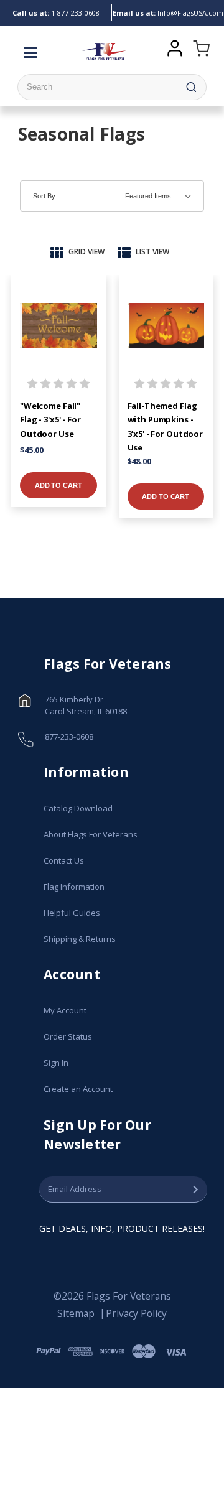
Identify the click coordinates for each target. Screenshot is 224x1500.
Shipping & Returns (80, 938)
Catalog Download (78, 808)
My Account (65, 1010)
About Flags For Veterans (91, 834)
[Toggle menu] (33, 52)
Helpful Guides (72, 912)
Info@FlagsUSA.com (168, 12)
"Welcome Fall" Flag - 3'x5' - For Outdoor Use (50, 419)
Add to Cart (58, 485)
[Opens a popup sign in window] (174, 46)
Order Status (68, 1036)
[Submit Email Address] (195, 1189)
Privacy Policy (136, 1313)
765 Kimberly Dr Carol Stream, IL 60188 (86, 705)
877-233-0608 (56, 12)
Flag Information (74, 886)
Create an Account (78, 1088)
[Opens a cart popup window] (199, 52)
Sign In (56, 1062)
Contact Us (64, 860)
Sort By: (45, 196)
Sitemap (76, 1313)
